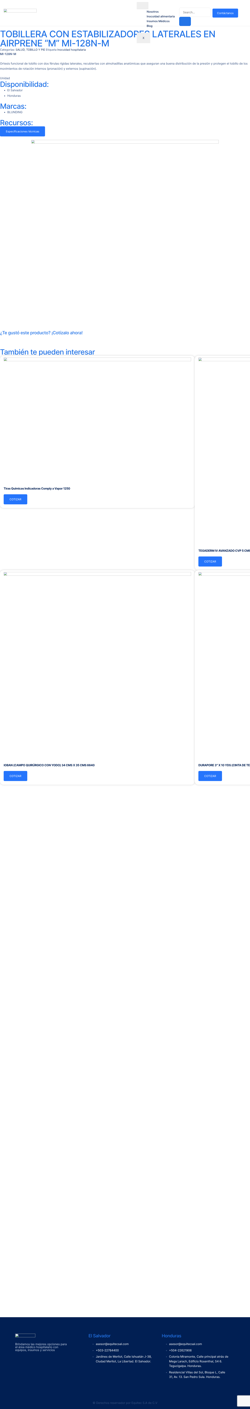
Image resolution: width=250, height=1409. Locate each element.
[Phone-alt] (4, 339)
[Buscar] (185, 21)
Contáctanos (225, 13)
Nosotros (152, 11)
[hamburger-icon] (142, 5)
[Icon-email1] (14, 339)
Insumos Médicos (158, 21)
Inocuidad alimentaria (161, 16)
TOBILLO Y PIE (35, 49)
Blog (149, 26)
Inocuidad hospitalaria (71, 49)
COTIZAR (15, 499)
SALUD (20, 49)
